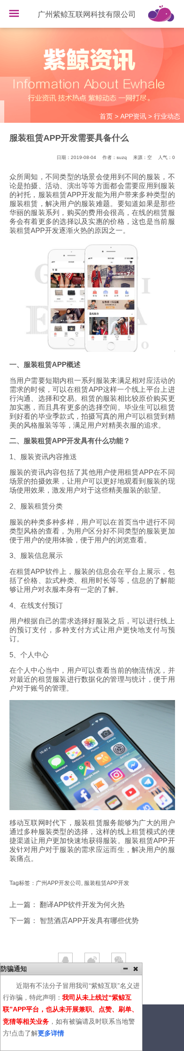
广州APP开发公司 (58, 883)
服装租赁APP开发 (106, 883)
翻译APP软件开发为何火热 (82, 904)
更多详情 (51, 1033)
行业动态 (167, 116)
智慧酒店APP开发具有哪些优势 (89, 920)
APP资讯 (133, 116)
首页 (106, 116)
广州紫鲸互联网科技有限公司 (87, 14)
